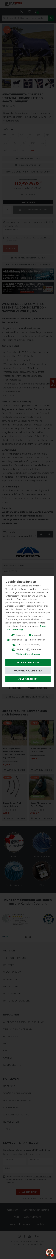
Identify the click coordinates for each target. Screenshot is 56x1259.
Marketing (17, 640)
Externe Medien (37, 640)
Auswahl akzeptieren (28, 670)
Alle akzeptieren (28, 662)
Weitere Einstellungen (28, 654)
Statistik (37, 635)
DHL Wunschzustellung (28, 644)
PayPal (19, 649)
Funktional (36, 649)
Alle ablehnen (28, 679)
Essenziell (21, 635)
